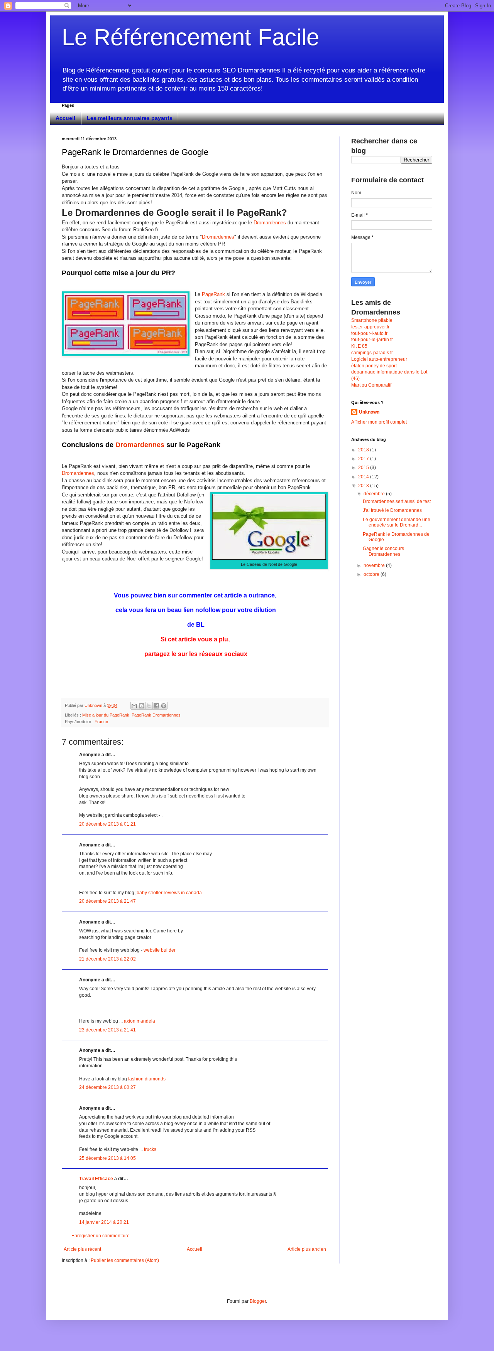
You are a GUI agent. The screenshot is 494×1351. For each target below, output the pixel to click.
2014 (364, 476)
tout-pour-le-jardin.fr (372, 339)
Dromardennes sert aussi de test (397, 501)
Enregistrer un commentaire (100, 1235)
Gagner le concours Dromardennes (383, 551)
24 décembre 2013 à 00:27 (107, 1087)
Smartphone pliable (371, 320)
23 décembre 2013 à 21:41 (107, 1030)
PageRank (213, 294)
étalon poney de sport (374, 365)
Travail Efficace (96, 1178)
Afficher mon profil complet (379, 422)
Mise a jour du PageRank (105, 715)
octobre (372, 574)
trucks (150, 1149)
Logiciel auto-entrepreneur (379, 359)
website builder (160, 950)
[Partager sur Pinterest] (163, 706)
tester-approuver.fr (370, 327)
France (101, 721)
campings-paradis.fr (372, 352)
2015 (364, 467)
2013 (364, 485)
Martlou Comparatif (371, 385)
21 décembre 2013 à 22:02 (107, 959)
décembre (375, 493)
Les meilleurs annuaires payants (130, 118)
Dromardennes (270, 222)
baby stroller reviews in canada (169, 892)
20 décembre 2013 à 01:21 (107, 824)
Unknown (369, 412)
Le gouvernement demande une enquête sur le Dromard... (396, 522)
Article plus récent (82, 1249)
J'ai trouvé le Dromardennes (392, 510)
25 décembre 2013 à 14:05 (107, 1158)
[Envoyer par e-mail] (134, 706)
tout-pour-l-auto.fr (369, 333)
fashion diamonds (147, 1079)
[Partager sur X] (149, 706)
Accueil (65, 118)
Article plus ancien (307, 1249)
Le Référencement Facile (190, 37)
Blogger (258, 1301)
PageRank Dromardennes (156, 715)
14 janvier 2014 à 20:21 (104, 1222)
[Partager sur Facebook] (156, 706)
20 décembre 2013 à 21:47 (107, 901)
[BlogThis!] (141, 706)
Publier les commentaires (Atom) (125, 1260)
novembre (375, 565)
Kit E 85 (359, 346)
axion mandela (139, 1021)
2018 (364, 450)
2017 (364, 458)
